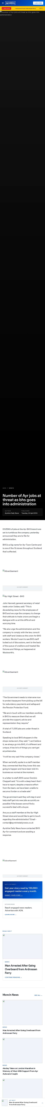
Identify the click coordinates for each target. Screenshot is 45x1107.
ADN (4, 488)
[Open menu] (3, 3)
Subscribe (38, 3)
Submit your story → (14, 895)
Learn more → (10, 914)
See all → (38, 995)
